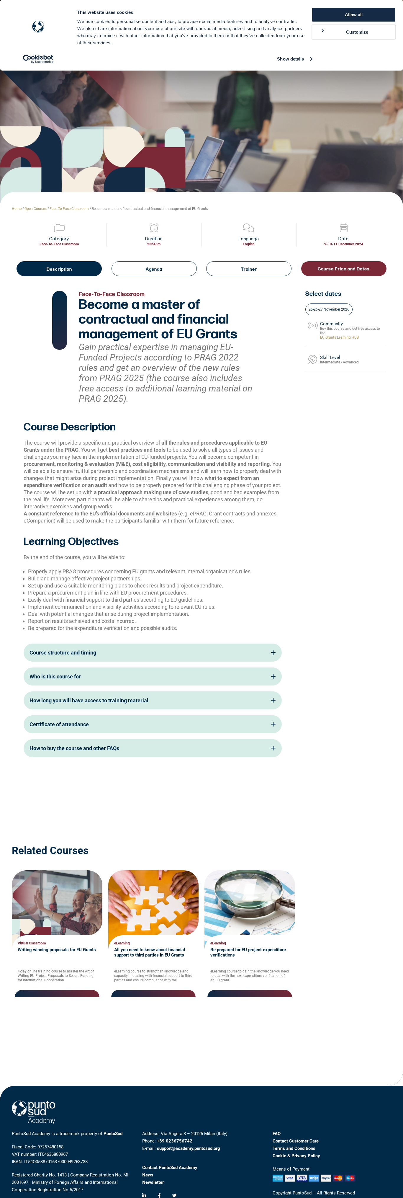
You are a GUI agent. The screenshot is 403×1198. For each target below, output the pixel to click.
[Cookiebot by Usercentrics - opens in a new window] (38, 59)
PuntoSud (113, 1133)
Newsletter (153, 1182)
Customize (357, 32)
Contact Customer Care (296, 1141)
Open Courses (35, 209)
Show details (290, 58)
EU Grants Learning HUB (339, 337)
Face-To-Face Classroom (69, 209)
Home (17, 209)
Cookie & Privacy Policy (296, 1155)
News (147, 1175)
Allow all (354, 14)
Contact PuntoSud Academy (169, 1167)
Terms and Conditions (294, 1148)
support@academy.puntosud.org (188, 1148)
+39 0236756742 (174, 1141)
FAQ (277, 1133)
